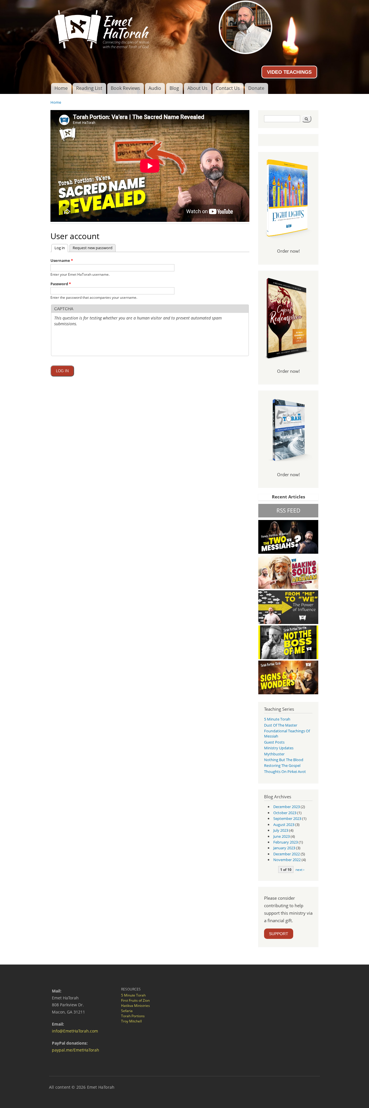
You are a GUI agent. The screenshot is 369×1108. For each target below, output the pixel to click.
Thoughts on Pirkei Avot (285, 771)
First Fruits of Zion (135, 1000)
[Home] (184, 27)
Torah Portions (133, 1016)
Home (61, 88)
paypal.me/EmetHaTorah (75, 1050)
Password (60, 283)
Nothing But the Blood (283, 759)
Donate (256, 88)
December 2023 (286, 806)
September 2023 (287, 818)
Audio (154, 88)
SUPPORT (278, 933)
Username (61, 260)
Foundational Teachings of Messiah (287, 733)
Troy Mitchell (131, 1021)
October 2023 (284, 812)
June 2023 (281, 836)
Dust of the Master (280, 725)
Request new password (92, 247)
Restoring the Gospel (282, 765)
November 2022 (287, 859)
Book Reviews (125, 88)
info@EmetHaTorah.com (75, 1031)
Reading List (89, 88)
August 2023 (283, 824)
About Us (197, 88)
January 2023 (284, 847)
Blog (174, 88)
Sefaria (127, 1010)
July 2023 (280, 830)
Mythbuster (274, 754)
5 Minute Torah (277, 719)
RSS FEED (288, 510)
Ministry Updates (278, 747)
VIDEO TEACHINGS (289, 72)
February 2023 (285, 842)
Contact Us (228, 88)
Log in (61, 247)
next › (299, 869)
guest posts (274, 742)
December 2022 (286, 853)
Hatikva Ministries (135, 1005)
